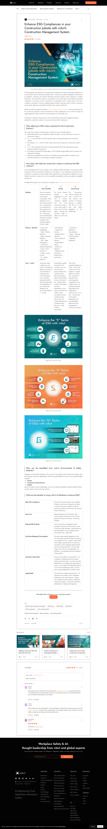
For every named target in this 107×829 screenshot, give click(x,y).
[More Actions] (81, 687)
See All (88, 632)
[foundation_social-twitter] (29, 778)
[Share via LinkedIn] (33, 618)
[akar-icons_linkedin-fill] (16, 778)
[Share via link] (37, 618)
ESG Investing (60, 606)
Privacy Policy (62, 826)
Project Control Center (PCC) (29, 9)
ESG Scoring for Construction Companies (35, 606)
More (77, 9)
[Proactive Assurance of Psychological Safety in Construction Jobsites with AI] (53, 641)
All (17, 9)
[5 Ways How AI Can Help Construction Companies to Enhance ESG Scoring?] (79, 641)
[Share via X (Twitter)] (29, 618)
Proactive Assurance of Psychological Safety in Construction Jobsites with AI (52, 652)
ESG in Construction (30, 609)
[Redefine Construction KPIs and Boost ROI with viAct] (28, 641)
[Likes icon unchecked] (29, 700)
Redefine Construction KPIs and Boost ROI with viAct (28, 652)
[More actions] (81, 19)
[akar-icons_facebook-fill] (19, 778)
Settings (93, 826)
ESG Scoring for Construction (31, 613)
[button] (31, 2)
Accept (100, 826)
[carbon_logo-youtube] (26, 778)
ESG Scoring (51, 606)
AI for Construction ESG (43, 609)
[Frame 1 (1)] (33, 778)
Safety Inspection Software (47, 9)
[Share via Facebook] (25, 618)
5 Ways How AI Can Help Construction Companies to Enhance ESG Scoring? (77, 652)
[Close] (105, 826)
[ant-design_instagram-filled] (23, 778)
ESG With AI (69, 606)
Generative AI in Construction (64, 9)
